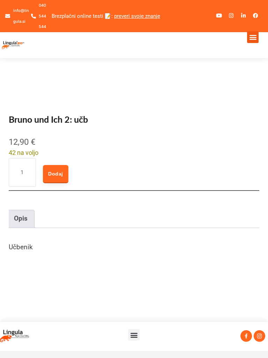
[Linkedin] (243, 15)
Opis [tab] (21, 218)
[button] (253, 37)
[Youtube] (219, 15)
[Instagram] (231, 15)
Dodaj (55, 174)
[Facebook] (256, 15)
